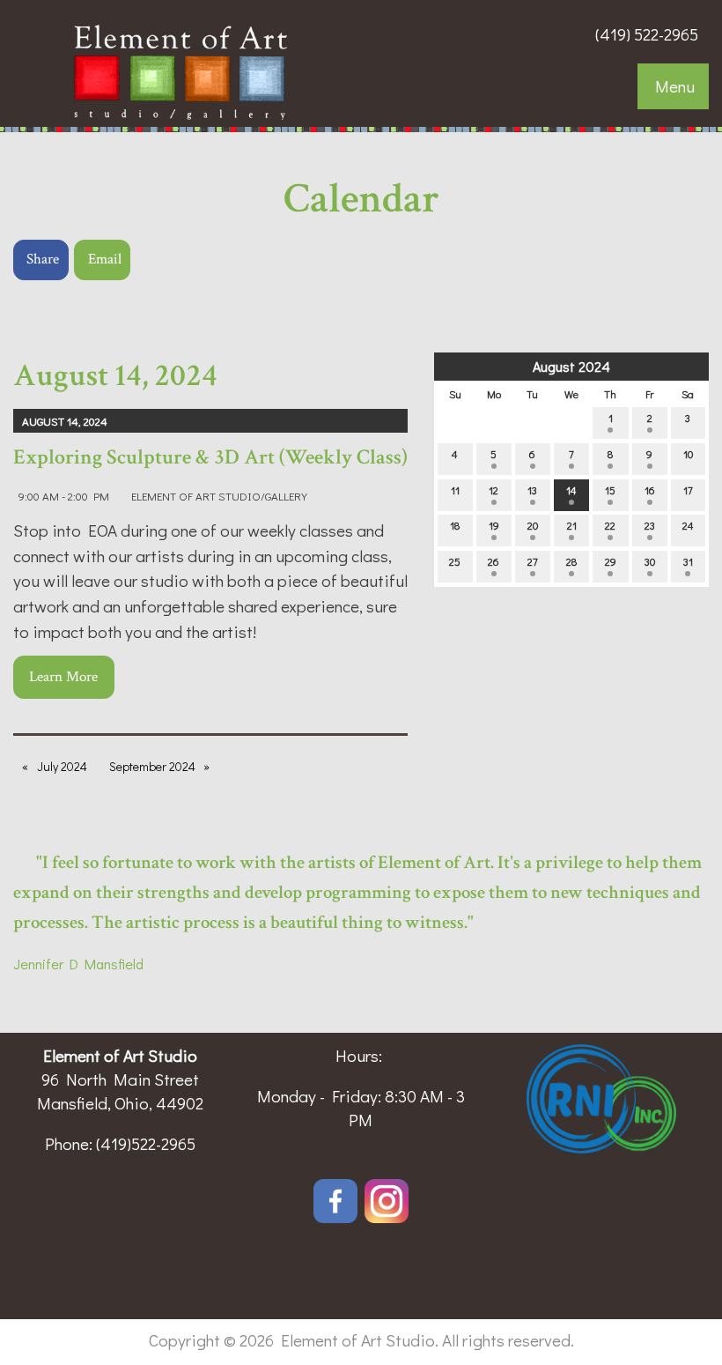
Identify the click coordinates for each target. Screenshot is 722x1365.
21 (572, 525)
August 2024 (571, 366)
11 (455, 490)
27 (532, 561)
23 (650, 525)
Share (42, 259)
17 (688, 490)
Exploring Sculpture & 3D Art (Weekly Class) (210, 457)
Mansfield (111, 963)
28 (571, 561)
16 (650, 490)
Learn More (63, 676)
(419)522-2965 (145, 1143)
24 (688, 525)
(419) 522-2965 (646, 34)
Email (105, 259)
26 (493, 561)
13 (532, 490)
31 (688, 561)
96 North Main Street (120, 1079)
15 (610, 490)
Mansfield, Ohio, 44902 (120, 1103)
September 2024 (152, 766)
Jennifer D (45, 963)
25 (454, 561)
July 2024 (62, 766)
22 (610, 525)
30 (650, 561)
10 (688, 454)
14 (571, 490)
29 (610, 561)
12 (493, 490)
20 (532, 525)
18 (455, 525)
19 (494, 525)
